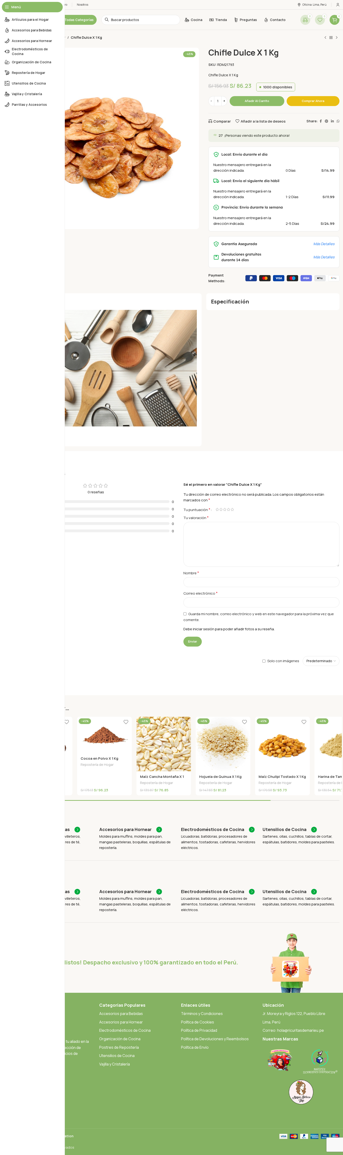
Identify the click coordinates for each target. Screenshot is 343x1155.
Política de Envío (195, 1047)
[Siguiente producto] (336, 38)
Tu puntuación (196, 509)
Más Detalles (324, 243)
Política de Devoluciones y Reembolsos (215, 1038)
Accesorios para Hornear (121, 1022)
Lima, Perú (271, 1022)
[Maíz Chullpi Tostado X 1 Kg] (282, 744)
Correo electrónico (200, 593)
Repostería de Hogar (97, 764)
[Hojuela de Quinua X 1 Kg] (223, 744)
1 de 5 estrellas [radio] (217, 509)
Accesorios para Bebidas (121, 1013)
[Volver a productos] (331, 38)
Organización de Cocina (120, 1038)
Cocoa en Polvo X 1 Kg (99, 758)
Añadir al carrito (257, 101)
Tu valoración (196, 517)
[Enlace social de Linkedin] (332, 121)
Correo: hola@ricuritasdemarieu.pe (293, 1030)
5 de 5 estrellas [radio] (232, 509)
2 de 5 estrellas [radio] (221, 509)
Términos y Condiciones (202, 1013)
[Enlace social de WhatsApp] (338, 121)
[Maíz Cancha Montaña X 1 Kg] (163, 744)
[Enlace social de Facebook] (320, 121)
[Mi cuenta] (338, 4)
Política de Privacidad (199, 1030)
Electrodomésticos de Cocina (125, 1030)
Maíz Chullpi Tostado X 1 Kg (282, 776)
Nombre (191, 572)
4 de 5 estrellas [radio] (229, 509)
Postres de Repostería (119, 1047)
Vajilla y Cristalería (114, 1064)
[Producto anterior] (325, 38)
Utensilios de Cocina (117, 1055)
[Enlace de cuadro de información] (130, 829)
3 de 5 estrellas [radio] (225, 509)
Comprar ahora (313, 101)
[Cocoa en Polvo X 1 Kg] (104, 735)
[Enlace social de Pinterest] (326, 121)
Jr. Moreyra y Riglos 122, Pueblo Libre (294, 1013)
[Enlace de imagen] (280, 1059)
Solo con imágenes (283, 660)
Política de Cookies (197, 1022)
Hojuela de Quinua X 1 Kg (220, 776)
